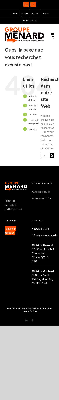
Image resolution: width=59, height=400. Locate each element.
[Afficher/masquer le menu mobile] (52, 33)
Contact (32, 129)
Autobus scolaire (41, 198)
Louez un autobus (10, 230)
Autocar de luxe (41, 191)
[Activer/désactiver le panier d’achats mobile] (52, 37)
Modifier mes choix (13, 209)
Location (32, 114)
